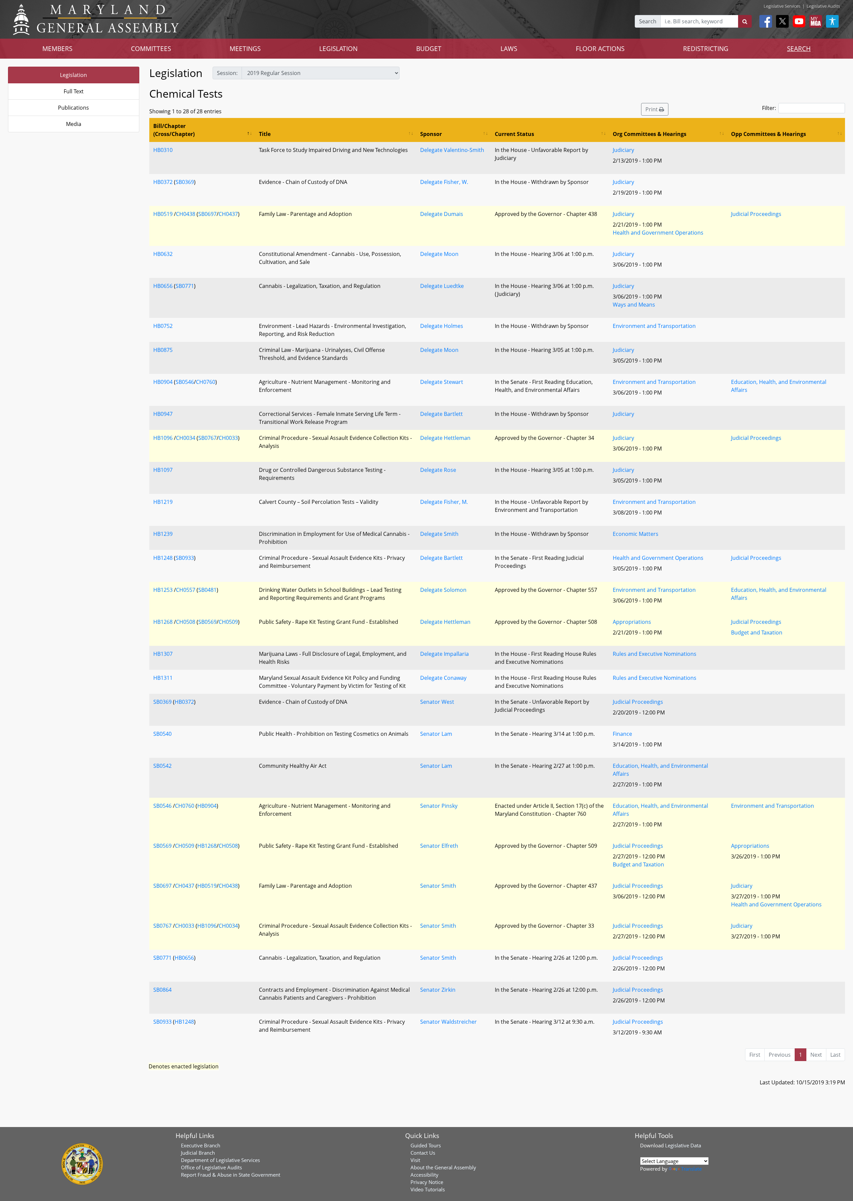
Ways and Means (634, 304)
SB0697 (207, 214)
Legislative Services (782, 6)
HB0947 (163, 414)
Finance (622, 733)
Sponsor (431, 134)
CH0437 (228, 214)
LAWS (508, 48)
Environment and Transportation (654, 326)
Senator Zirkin (437, 989)
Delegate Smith (439, 534)
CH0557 (185, 590)
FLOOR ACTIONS (600, 48)
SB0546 (185, 382)
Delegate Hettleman (445, 438)
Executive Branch (200, 1145)
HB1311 (163, 677)
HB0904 (163, 382)
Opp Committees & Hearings (768, 134)
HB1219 (163, 502)
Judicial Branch (198, 1152)
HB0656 (163, 286)
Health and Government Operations (658, 232)
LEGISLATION (338, 48)
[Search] (745, 21)
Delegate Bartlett (441, 414)
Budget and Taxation (756, 632)
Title (265, 134)
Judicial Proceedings (756, 214)
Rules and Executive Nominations (654, 653)
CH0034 (185, 438)
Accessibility (424, 1174)
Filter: (769, 108)
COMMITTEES (151, 48)
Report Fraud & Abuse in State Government (230, 1174)
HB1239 (163, 534)
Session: (227, 73)
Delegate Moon (439, 254)
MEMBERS (57, 48)
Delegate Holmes (441, 326)
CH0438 (185, 214)
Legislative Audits (823, 6)
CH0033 (228, 438)
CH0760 (205, 382)
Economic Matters (635, 534)
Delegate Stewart (441, 382)
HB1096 (163, 438)
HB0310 (163, 150)
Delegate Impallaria (444, 653)
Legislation (73, 75)
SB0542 (162, 765)
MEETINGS (245, 48)
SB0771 (185, 286)
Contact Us (423, 1152)
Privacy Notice (427, 1182)
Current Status (514, 134)
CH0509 (228, 621)
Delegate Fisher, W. (444, 182)
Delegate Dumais (441, 214)
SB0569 (207, 621)
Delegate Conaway (443, 677)
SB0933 (185, 558)
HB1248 (163, 558)
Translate (691, 1168)
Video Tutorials (428, 1189)
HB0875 (163, 350)
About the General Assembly (443, 1167)
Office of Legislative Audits (211, 1167)
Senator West (437, 701)
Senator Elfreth (439, 845)
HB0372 (163, 182)
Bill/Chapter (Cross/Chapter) (174, 130)
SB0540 (162, 733)
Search (647, 21)
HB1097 (163, 470)
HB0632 (163, 254)
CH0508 (185, 621)
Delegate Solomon (443, 590)
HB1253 (163, 590)
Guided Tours (426, 1145)
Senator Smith (438, 885)
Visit (415, 1160)
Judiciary (623, 150)
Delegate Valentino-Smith (452, 150)
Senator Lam (436, 733)
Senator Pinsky (438, 805)
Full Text (74, 91)
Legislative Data (683, 1145)
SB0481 (207, 590)
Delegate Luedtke (442, 286)
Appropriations (632, 621)
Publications (73, 107)
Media (73, 124)
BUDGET (428, 48)
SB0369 (185, 182)
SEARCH (799, 48)
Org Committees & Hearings (649, 134)
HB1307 (163, 653)
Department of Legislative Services (220, 1160)
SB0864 (162, 989)
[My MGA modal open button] (814, 21)
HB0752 (163, 326)
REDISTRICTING (705, 48)
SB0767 (207, 438)
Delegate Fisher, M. (444, 502)
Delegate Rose (438, 470)
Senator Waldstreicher (448, 1021)
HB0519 (163, 214)
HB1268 (163, 621)
